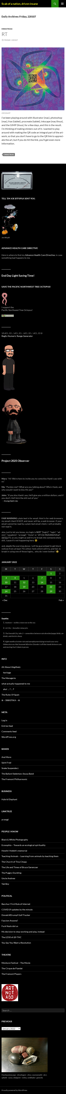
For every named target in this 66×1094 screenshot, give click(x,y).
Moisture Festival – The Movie (16, 963)
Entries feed (7, 726)
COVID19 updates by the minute (17, 909)
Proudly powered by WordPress (14, 1090)
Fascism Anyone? (10, 920)
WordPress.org (9, 737)
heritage (7, 672)
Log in (4, 720)
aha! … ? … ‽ (8, 689)
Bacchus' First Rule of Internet (16, 904)
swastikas (7, 29)
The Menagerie (9, 678)
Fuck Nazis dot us (10, 926)
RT (5, 34)
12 (24, 582)
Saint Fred (6, 762)
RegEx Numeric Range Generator (17, 336)
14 (42, 582)
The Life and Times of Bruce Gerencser (20, 867)
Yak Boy (5, 884)
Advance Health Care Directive (40, 255)
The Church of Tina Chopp (14, 861)
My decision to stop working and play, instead (23, 931)
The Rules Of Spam (10, 694)
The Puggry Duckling (11, 872)
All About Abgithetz (11, 667)
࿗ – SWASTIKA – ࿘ (11, 700)
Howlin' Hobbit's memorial (14, 850)
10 (6, 582)
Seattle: (5, 618)
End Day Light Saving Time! (18, 275)
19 (24, 586)
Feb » (61, 600)
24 (6, 591)
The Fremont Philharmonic (14, 779)
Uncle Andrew (8, 878)
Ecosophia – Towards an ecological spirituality (23, 845)
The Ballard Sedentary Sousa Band (18, 773)
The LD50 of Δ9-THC (11, 937)
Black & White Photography (15, 839)
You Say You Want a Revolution (16, 942)
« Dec (5, 600)
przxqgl (5, 819)
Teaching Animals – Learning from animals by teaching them (30, 856)
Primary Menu (62, 3)
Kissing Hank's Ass (11, 501)
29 (51, 591)
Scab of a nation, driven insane (20, 3)
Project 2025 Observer (15, 460)
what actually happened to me (16, 683)
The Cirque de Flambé (12, 968)
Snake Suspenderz (10, 768)
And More (6, 757)
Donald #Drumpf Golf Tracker (16, 915)
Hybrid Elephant (9, 799)
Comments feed (9, 731)
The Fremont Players (11, 974)
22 (51, 586)
